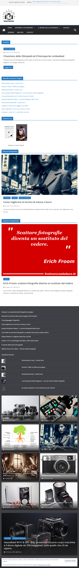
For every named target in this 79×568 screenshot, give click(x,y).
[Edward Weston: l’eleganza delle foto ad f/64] (20, 495)
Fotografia (7, 198)
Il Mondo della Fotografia (48, 28)
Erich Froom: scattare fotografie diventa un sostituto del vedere (38, 283)
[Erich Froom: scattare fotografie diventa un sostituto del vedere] (39, 250)
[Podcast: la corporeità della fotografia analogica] (20, 409)
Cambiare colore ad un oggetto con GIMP (15, 106)
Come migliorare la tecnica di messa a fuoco (46, 2)
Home (10, 28)
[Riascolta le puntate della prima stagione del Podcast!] (58, 409)
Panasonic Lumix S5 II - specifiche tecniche (15, 112)
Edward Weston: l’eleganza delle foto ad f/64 (16, 336)
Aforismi (11, 32)
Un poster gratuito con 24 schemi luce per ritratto (18, 96)
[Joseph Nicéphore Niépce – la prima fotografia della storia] (20, 466)
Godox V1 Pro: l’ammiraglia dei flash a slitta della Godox (20, 341)
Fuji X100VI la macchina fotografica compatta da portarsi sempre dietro (25, 332)
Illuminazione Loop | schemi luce (12, 83)
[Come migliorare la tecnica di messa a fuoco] (39, 175)
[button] (34, 27)
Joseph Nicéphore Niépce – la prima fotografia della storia (21, 328)
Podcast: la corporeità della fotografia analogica (17, 312)
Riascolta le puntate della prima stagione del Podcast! (19, 316)
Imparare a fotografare (24, 28)
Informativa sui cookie (44, 565)
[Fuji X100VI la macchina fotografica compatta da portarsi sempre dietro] (58, 466)
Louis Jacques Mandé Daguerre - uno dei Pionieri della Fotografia (22, 93)
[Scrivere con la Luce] (4, 30)
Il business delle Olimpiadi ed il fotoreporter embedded (33, 56)
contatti (29, 32)
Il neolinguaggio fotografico (11, 320)
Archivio (20, 32)
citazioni (6, 279)
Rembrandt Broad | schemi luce (12, 90)
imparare (14, 198)
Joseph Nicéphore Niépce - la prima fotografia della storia (20, 99)
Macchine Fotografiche (19, 538)
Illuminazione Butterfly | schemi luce (13, 102)
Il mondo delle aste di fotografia (12, 345)
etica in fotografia (9, 49)
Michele (17, 52)
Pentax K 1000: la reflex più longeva (13, 86)
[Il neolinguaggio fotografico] (20, 437)
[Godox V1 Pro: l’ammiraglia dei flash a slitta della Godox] (58, 495)
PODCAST (66, 28)
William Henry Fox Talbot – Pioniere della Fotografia (19, 349)
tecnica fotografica (24, 198)
